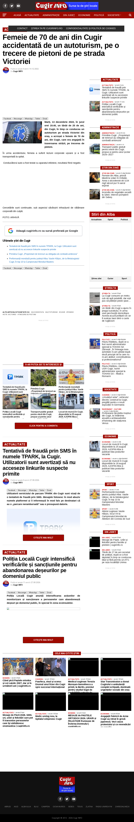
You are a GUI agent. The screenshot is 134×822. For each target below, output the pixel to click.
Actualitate (32, 15)
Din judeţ (69, 15)
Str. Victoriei (10, 314)
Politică (99, 15)
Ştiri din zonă (79, 22)
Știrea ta (62, 22)
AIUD (16, 807)
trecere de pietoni (27, 314)
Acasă (17, 15)
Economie (84, 15)
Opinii (110, 220)
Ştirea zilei (96, 278)
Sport (49, 22)
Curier (110, 278)
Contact (22, 28)
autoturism (52, 312)
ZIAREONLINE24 (122, 807)
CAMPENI (45, 807)
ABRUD (7, 807)
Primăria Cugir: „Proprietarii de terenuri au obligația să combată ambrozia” (43, 254)
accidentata (38, 312)
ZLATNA (89, 807)
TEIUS (80, 807)
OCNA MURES (59, 807)
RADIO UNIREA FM (104, 807)
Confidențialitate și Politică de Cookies (91, 28)
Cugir (62, 312)
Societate (114, 15)
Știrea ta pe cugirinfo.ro (46, 28)
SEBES (71, 807)
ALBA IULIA (26, 807)
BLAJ (36, 807)
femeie (70, 312)
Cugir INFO (18, 71)
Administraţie (51, 15)
